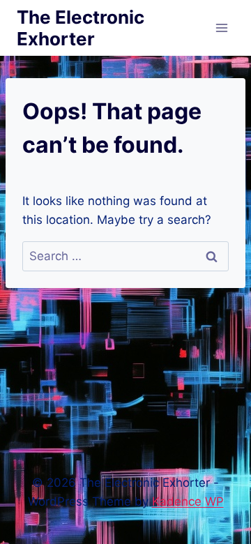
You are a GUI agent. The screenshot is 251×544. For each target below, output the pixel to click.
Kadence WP (188, 501)
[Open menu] (221, 27)
